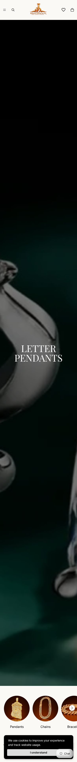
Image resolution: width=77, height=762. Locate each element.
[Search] (13, 10)
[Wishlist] (63, 10)
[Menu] (4, 9)
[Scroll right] (72, 708)
